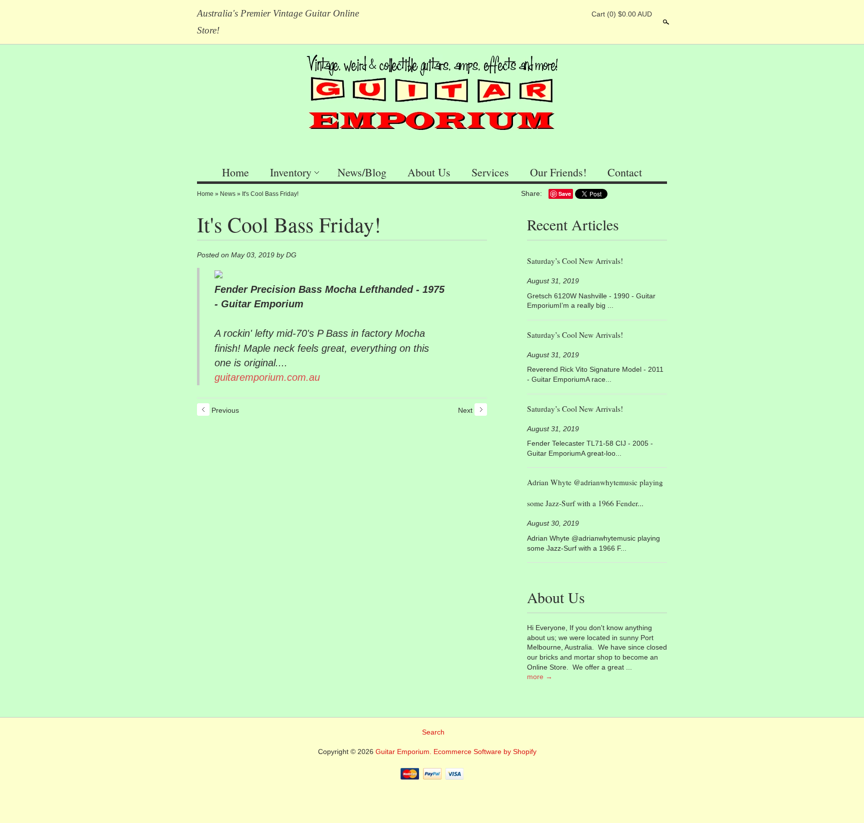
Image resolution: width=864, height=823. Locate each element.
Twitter (559, 14)
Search (665, 22)
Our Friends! (558, 172)
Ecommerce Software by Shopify (485, 752)
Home (235, 172)
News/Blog (362, 172)
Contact (625, 172)
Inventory (291, 172)
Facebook (543, 14)
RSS (525, 14)
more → (539, 677)
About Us (429, 172)
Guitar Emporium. (405, 752)
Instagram (577, 14)
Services (490, 172)
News (228, 193)
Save (564, 193)
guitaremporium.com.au (267, 377)
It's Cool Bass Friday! (270, 193)
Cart (622, 14)
